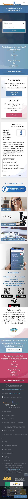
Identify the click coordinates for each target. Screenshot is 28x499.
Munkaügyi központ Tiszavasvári (13, 422)
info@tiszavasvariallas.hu (15, 389)
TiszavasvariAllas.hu (14, 469)
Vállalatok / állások (9, 415)
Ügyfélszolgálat (8, 453)
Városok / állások (9, 419)
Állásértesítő (7, 449)
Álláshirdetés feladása (14, 71)
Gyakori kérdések (9, 431)
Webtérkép (7, 460)
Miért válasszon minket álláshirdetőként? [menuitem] (14, 9)
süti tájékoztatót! (22, 494)
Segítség (6, 457)
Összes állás (7, 411)
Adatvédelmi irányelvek (11, 445)
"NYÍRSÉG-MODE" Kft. (17, 126)
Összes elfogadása (20, 497)
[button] (2, 322)
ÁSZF (5, 442)
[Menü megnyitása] (24, 2)
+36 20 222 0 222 (14, 393)
